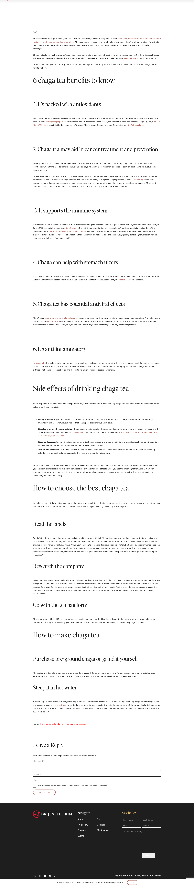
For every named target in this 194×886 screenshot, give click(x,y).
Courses (82, 830)
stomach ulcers (124, 280)
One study (138, 180)
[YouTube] (45, 876)
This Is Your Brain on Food (59, 231)
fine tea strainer (60, 705)
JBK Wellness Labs (135, 125)
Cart (99, 819)
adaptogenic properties (55, 122)
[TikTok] (54, 876)
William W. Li (79, 432)
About (80, 819)
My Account (103, 830)
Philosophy (83, 825)
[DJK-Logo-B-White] (52, 814)
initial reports (52, 321)
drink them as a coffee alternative (58, 42)
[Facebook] (35, 876)
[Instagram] (40, 876)
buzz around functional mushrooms (61, 318)
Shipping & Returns (123, 875)
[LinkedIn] (49, 876)
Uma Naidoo (70, 228)
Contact (101, 825)
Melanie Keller (130, 58)
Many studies (40, 363)
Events (81, 836)
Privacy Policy (141, 875)
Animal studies (79, 231)
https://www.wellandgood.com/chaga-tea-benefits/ (63, 724)
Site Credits (155, 875)
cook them (122, 38)
